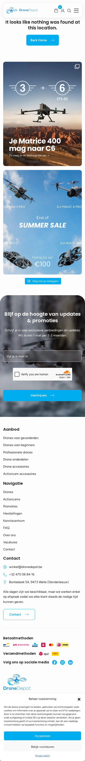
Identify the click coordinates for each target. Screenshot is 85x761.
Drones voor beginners (19, 445)
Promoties (10, 506)
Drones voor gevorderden (21, 438)
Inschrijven (39, 395)
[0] (56, 10)
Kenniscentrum (14, 521)
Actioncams (11, 499)
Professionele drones (17, 452)
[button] (79, 699)
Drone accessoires (16, 466)
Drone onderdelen (15, 459)
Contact (9, 549)
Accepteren (42, 736)
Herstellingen (12, 513)
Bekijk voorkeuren (42, 747)
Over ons (9, 535)
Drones (8, 492)
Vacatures (10, 542)
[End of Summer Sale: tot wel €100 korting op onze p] (42, 222)
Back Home (38, 40)
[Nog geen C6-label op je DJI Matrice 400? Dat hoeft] (42, 114)
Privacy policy (42, 755)
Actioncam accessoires (19, 474)
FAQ (6, 528)
